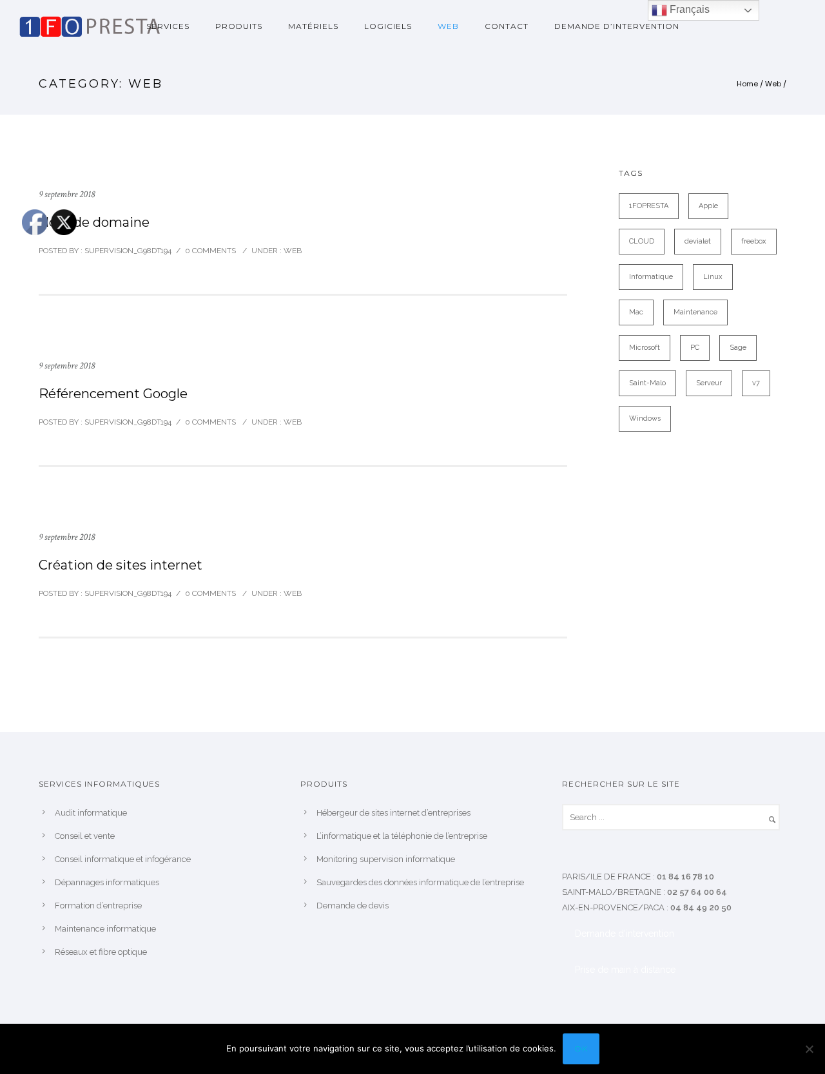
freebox (753, 241)
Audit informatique (91, 813)
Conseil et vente (85, 836)
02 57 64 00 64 (697, 892)
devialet (697, 241)
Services (167, 26)
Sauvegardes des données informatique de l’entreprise (420, 882)
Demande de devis (352, 905)
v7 (756, 383)
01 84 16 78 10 (685, 876)
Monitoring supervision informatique (385, 859)
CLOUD (641, 241)
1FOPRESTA (648, 206)
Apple (708, 206)
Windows (645, 418)
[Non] (808, 1048)
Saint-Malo (647, 383)
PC (694, 347)
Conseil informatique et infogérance (123, 859)
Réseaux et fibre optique (101, 952)
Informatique (651, 277)
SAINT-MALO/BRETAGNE (611, 892)
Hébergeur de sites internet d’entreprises (393, 813)
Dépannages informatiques (107, 882)
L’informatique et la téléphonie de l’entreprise (401, 836)
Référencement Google (113, 393)
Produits (238, 26)
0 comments (210, 250)
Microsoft (644, 347)
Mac (636, 312)
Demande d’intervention (616, 26)
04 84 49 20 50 (701, 907)
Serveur (709, 383)
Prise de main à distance (625, 969)
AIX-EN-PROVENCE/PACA (613, 907)
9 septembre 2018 (67, 194)
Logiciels (388, 26)
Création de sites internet (120, 565)
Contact (507, 26)
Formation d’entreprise (98, 905)
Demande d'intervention (624, 933)
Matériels (313, 26)
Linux (713, 277)
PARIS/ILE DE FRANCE (606, 876)
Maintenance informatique (105, 929)
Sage (738, 347)
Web (448, 26)
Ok (581, 1048)
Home (747, 84)
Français (688, 9)
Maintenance (695, 312)
